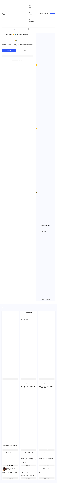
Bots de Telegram (19, 29)
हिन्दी (29, 19)
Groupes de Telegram (12, 29)
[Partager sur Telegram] (13, 60)
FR (28, 1)
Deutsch (30, 23)
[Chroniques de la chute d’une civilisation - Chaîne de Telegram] (38, 230)
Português (30, 14)
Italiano (30, 9)
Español (30, 16)
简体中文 (30, 17)
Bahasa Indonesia (31, 21)
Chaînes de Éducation (43, 231)
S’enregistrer (46, 13)
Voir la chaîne (9, 50)
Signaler (25, 50)
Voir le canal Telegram (10, 440)
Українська (30, 12)
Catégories (25, 29)
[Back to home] (4, 14)
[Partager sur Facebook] (19, 60)
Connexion (41, 13)
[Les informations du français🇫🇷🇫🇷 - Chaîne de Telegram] (38, 226)
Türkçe (30, 24)
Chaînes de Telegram (5, 29)
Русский (30, 5)
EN (29, 3)
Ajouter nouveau (52, 13)
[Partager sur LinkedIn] (21, 60)
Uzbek (30, 10)
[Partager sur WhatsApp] (15, 60)
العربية (30, 7)
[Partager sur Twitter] (17, 60)
